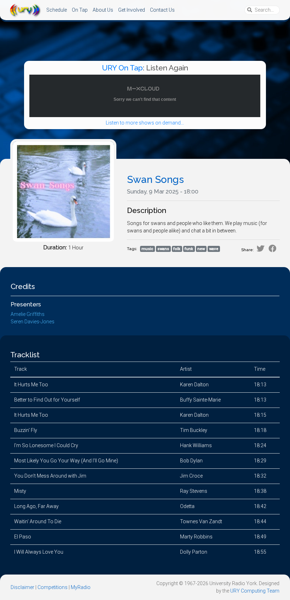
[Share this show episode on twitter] (260, 248)
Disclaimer (22, 587)
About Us (103, 10)
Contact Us (162, 10)
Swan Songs (155, 179)
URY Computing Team (254, 591)
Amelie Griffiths (28, 314)
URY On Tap (122, 67)
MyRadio (81, 587)
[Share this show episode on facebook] (272, 248)
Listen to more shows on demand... (145, 123)
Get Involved (131, 10)
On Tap (80, 10)
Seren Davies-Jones (32, 321)
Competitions (52, 587)
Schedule (56, 10)
